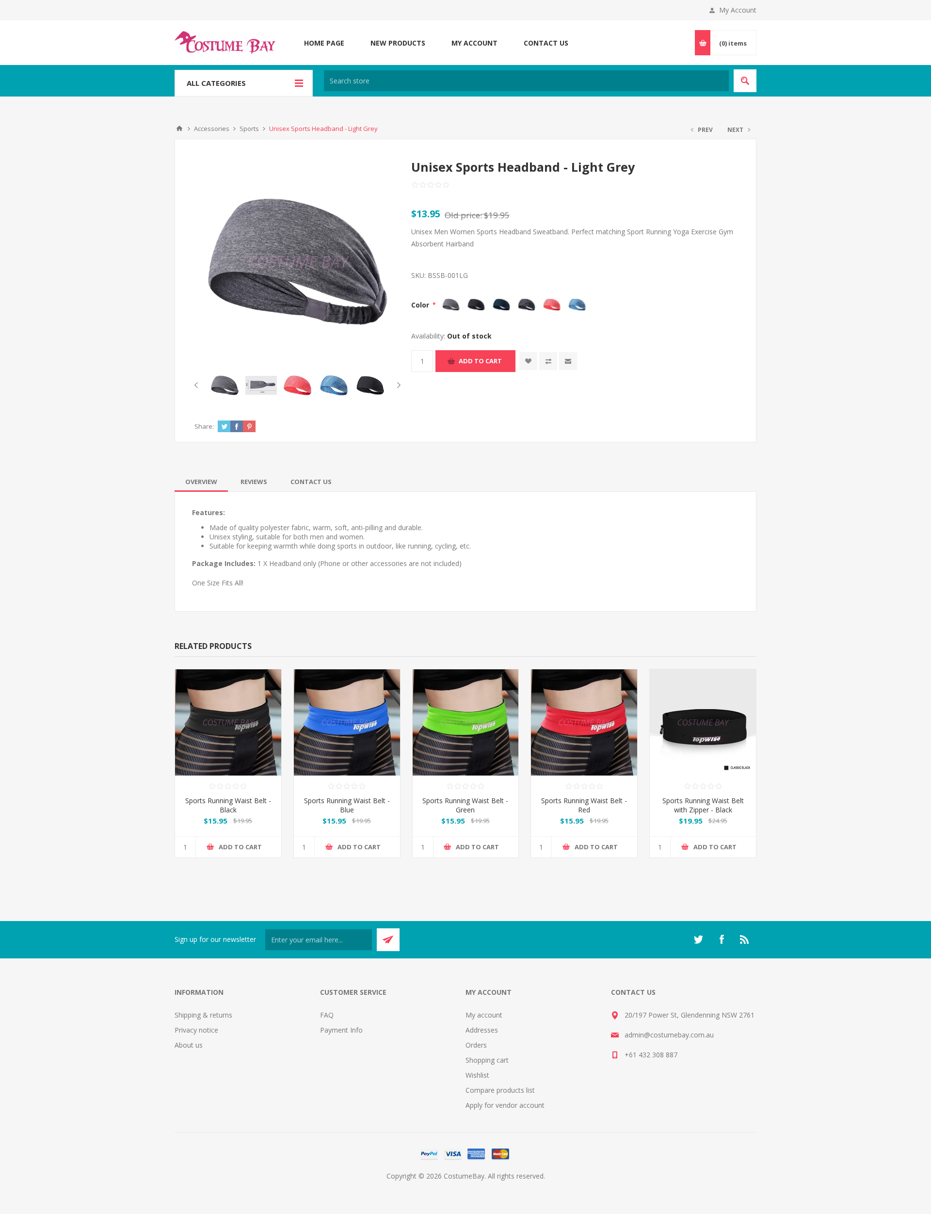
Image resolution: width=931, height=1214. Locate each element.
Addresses (482, 1030)
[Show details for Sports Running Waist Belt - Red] (584, 722)
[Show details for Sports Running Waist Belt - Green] (466, 722)
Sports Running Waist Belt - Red (584, 805)
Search (745, 80)
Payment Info (341, 1030)
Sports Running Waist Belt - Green (465, 805)
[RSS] (745, 939)
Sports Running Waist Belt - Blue (347, 805)
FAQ (327, 1015)
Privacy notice (196, 1030)
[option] (225, 385)
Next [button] (397, 385)
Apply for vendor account (505, 1105)
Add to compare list (548, 361)
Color (421, 304)
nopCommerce (485, 1187)
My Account (737, 10)
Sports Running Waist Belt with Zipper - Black (703, 805)
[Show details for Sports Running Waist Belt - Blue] (347, 722)
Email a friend (568, 361)
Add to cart (480, 360)
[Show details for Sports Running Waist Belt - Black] (228, 722)
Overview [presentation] (201, 481)
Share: (204, 426)
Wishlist (477, 1075)
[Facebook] (721, 939)
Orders (476, 1045)
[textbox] (526, 80)
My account (484, 1015)
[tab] (201, 481)
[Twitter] (698, 939)
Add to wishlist (528, 361)
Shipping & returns (203, 1015)
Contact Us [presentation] (311, 481)
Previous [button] (198, 385)
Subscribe (388, 939)
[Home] (179, 128)
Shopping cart (487, 1060)
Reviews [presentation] (254, 481)
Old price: (463, 215)
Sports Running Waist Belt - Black (228, 805)
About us (189, 1045)
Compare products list (500, 1090)
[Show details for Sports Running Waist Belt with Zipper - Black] (703, 722)
